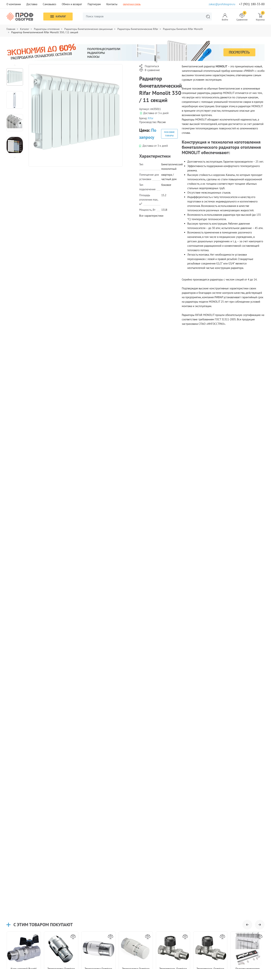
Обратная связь (132, 4)
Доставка (31, 4)
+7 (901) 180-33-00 (252, 4)
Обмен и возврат (72, 4)
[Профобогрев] (19, 17)
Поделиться (152, 66)
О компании (13, 4)
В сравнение (152, 70)
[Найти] (208, 16)
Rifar (150, 118)
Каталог (61, 16)
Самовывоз (49, 4)
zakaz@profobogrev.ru (222, 4)
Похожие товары (169, 134)
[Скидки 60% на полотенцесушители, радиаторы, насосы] (135, 51)
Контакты (111, 4)
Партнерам (94, 4)
